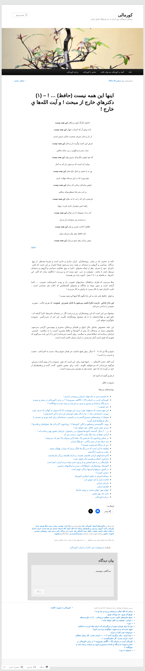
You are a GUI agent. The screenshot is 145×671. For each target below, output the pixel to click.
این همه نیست (47, 529)
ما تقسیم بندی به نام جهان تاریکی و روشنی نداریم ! (86, 396)
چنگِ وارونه (44, 526)
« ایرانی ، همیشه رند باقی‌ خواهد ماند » (117, 620)
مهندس (60, 526)
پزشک (80, 529)
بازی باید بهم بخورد (100, 493)
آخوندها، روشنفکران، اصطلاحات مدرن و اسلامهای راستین (83, 466)
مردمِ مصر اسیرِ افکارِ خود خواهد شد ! (91, 427)
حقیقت (95, 531)
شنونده (111, 534)
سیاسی (37, 531)
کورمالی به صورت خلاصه (60, 608)
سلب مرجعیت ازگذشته (98, 452)
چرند (37, 526)
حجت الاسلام (82, 531)
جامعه (101, 531)
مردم (50, 526)
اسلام (105, 531)
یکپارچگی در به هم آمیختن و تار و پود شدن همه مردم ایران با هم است (78, 462)
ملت (65, 526)
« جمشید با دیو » (126, 650)
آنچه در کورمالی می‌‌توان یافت (112, 72)
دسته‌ (54, 531)
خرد (67, 531)
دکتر (58, 531)
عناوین (105, 534)
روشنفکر (44, 531)
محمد (55, 526)
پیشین (23, 81)
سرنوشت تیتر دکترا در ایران (121, 632)
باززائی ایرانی (103, 483)
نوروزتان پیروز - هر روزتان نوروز (120, 614)
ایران (39, 529)
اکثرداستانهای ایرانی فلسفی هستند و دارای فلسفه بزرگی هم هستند (78, 455)
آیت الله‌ (74, 529)
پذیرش (94, 529)
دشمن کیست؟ (102, 472)
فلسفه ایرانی (103, 486)
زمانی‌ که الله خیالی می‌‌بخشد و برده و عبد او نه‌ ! (114, 611)
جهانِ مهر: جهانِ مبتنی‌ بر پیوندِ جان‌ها (92, 490)
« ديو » (130, 623)
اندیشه (60, 529)
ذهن (49, 531)
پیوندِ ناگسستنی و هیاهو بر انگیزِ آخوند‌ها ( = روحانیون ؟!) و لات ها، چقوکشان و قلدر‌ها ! (70, 424)
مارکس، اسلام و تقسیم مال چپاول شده (91, 459)
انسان (55, 529)
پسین (15, 81)
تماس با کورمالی (89, 72)
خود (75, 531)
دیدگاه (63, 531)
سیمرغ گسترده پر (76, 534)
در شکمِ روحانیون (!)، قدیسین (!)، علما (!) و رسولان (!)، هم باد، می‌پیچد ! (77, 438)
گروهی (100, 529)
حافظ (33, 247)
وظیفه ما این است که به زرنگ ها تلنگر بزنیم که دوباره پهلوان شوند (79, 448)
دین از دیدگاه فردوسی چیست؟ (95, 445)
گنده (105, 529)
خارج (71, 531)
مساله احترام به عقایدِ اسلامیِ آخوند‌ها (92, 476)
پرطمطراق (87, 529)
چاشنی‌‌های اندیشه (98, 526)
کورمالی (125, 15)
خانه (130, 72)
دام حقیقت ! (103, 407)
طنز (82, 526)
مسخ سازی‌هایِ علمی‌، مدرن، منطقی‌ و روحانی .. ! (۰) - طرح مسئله (106, 617)
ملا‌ (69, 526)
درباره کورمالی (72, 72)
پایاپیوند (57, 534)
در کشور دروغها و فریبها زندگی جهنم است (90, 469)
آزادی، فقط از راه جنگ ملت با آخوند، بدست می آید (86, 434)
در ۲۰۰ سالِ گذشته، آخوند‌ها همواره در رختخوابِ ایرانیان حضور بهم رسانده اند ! (73, 431)
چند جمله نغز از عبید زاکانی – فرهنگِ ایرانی (90, 441)
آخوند (68, 529)
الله (64, 529)
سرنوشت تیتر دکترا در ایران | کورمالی (87, 547)
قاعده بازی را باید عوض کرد (96, 479)
